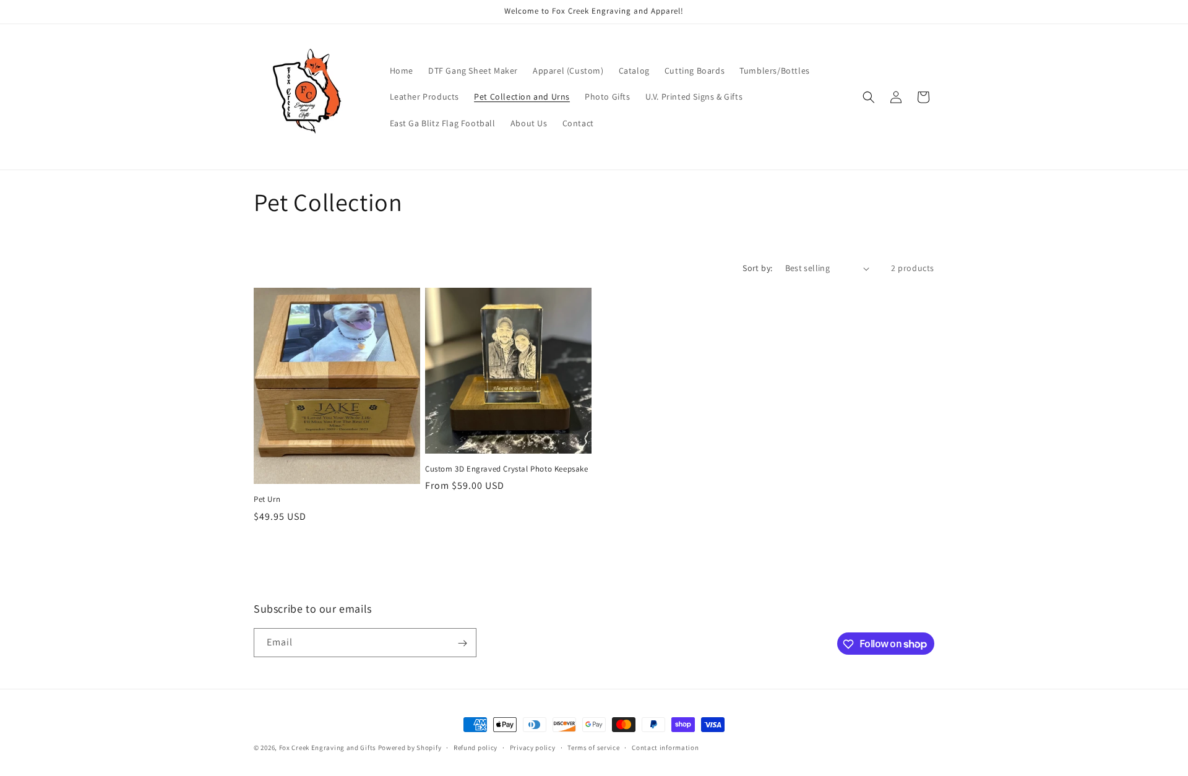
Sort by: (757, 268)
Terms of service (593, 747)
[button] (868, 97)
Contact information (665, 747)
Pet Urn (267, 499)
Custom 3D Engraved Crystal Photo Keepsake (506, 469)
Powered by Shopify (410, 747)
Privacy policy (533, 747)
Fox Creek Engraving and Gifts (327, 747)
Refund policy (475, 747)
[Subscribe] (462, 643)
